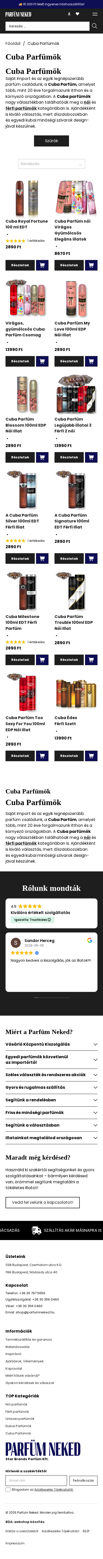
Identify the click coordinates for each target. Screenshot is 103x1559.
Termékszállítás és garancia (29, 1339)
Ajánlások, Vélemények (25, 1361)
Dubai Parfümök (19, 1426)
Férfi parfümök (17, 1411)
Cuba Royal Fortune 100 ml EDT (27, 224)
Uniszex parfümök (20, 1418)
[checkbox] (8, 1489)
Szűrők (51, 141)
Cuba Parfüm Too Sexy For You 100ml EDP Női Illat (25, 723)
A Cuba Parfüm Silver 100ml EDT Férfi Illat (22, 521)
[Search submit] (95, 26)
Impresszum (15, 1543)
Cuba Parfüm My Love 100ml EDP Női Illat (72, 329)
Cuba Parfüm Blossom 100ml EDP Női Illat (26, 425)
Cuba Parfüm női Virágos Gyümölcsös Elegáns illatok (72, 230)
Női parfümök (17, 1404)
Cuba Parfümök (18, 1433)
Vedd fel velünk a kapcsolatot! (42, 1202)
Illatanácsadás (18, 1346)
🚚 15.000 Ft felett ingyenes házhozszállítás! (51, 4)
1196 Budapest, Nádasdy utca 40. (32, 1272)
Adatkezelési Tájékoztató (60, 1531)
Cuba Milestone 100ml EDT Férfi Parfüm (22, 622)
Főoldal (13, 43)
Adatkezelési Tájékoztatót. (54, 1489)
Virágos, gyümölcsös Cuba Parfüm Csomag (25, 329)
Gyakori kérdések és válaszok (30, 1382)
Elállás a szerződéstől (22, 1531)
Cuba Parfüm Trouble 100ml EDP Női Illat (73, 622)
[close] (95, 13)
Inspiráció (14, 1353)
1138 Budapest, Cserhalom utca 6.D (34, 1264)
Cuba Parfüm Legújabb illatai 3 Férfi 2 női (73, 425)
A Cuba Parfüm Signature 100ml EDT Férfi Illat (71, 521)
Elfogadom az (43, 1489)
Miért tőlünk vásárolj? (23, 1375)
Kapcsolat (14, 1368)
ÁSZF (86, 1531)
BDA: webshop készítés (25, 1522)
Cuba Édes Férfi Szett (65, 721)
